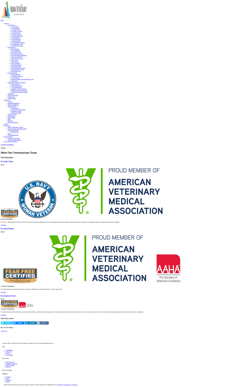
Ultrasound (14, 81)
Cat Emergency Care (17, 44)
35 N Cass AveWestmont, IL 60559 (11, 362)
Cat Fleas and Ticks (16, 31)
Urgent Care (11, 97)
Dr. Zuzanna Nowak (8, 296)
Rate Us (5, 373)
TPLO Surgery (15, 84)
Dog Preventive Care (17, 58)
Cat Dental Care (15, 30)
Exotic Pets (11, 93)
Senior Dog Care (16, 71)
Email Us (8, 366)
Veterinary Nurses (16, 111)
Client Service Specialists (18, 109)
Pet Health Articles (13, 135)
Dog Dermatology (16, 65)
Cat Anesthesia (15, 28)
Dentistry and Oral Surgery (19, 89)
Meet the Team (12, 106)
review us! (4, 331)
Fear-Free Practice (13, 95)
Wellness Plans (12, 98)
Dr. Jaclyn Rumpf (7, 228)
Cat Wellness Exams (17, 46)
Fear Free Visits (12, 114)
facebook (8, 377)
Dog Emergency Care (17, 70)
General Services (12, 73)
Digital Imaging (15, 74)
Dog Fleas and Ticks (17, 54)
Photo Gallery (12, 117)
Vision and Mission (13, 105)
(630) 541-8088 (10, 365)
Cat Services (11, 25)
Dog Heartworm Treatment (19, 55)
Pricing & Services (13, 122)
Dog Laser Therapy (16, 57)
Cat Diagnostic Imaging (18, 42)
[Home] (29, 10)
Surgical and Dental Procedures (16, 82)
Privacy (8, 353)
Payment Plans (8, 137)
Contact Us (9, 352)
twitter (7, 378)
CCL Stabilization (16, 87)
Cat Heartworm (15, 33)
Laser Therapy (15, 77)
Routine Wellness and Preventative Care (22, 79)
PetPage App (15, 132)
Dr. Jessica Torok (7, 161)
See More (3, 225)
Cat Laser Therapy (16, 34)
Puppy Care (14, 60)
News (9, 133)
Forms (6, 124)
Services (6, 23)
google (7, 381)
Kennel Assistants (16, 113)
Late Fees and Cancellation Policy (17, 129)
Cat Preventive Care (17, 36)
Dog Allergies (15, 49)
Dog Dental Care (16, 52)
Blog (9, 119)
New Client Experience (10, 141)
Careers (10, 101)
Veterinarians (15, 108)
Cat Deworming (15, 41)
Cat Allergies (15, 26)
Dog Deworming (16, 66)
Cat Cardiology (15, 38)
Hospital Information (13, 103)
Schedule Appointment (7, 144)
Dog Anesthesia (15, 50)
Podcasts (10, 121)
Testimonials (11, 116)
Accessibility (9, 355)
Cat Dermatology (16, 39)
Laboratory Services (17, 76)
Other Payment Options (14, 140)
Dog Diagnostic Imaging (18, 68)
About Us (7, 100)
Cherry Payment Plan (14, 138)
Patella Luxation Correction (19, 90)
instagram (8, 380)
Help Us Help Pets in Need (15, 127)
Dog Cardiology (15, 63)
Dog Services (11, 47)
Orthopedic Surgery (16, 85)
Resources (7, 125)
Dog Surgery (15, 62)
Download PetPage (13, 130)
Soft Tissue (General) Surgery (19, 92)
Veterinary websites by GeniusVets (67, 384)
